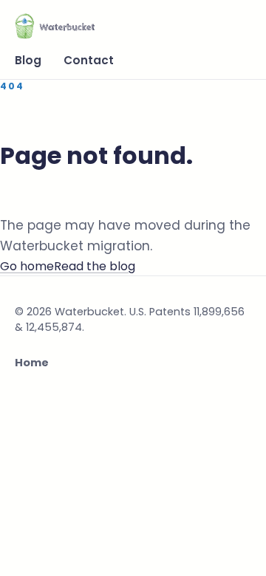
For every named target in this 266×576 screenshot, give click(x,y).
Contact (89, 60)
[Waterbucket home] (55, 25)
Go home (27, 266)
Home (32, 362)
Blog (28, 60)
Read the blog (94, 266)
